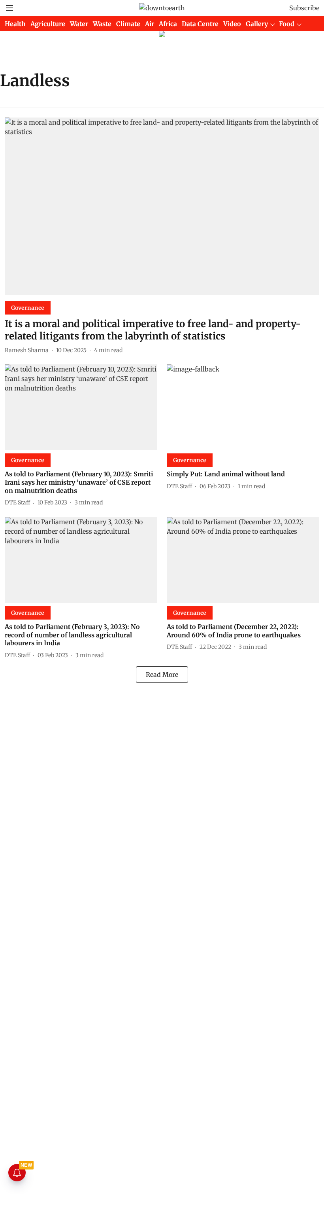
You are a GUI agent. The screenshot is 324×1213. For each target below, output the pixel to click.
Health (15, 24)
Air (149, 24)
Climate (128, 24)
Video (232, 24)
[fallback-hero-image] (162, 206)
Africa (168, 24)
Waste (102, 24)
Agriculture (47, 24)
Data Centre (200, 24)
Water (79, 24)
